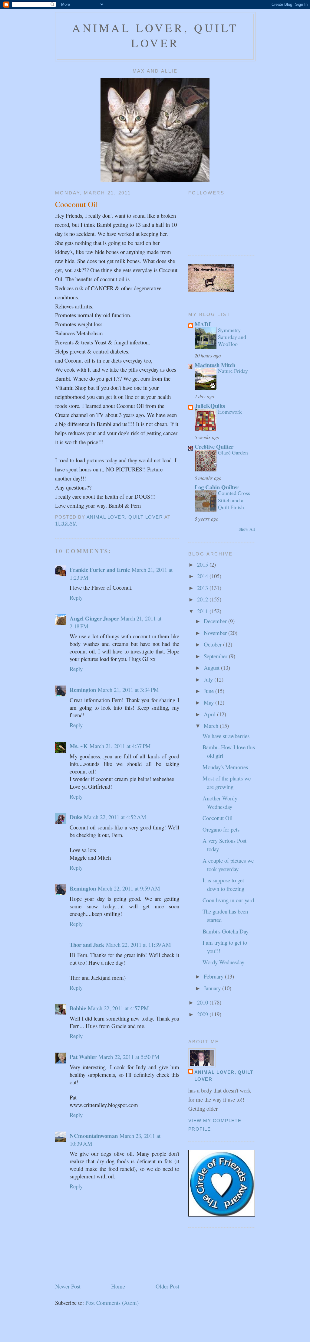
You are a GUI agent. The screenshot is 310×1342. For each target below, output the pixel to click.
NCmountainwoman (94, 1136)
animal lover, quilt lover (155, 35)
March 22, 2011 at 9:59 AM (129, 888)
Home (118, 1286)
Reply (76, 597)
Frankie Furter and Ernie (100, 569)
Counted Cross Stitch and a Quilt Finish (234, 499)
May (209, 702)
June (209, 691)
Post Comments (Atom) (112, 1302)
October (213, 644)
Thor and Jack (87, 944)
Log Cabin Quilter (217, 487)
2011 (203, 611)
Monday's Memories (225, 767)
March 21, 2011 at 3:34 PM (128, 689)
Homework (230, 411)
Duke (76, 817)
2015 (203, 564)
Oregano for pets (221, 829)
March (212, 725)
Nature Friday (233, 370)
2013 (203, 587)
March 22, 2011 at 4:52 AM (115, 817)
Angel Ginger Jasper (94, 618)
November (216, 633)
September (216, 656)
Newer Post (68, 1286)
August (212, 667)
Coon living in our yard (228, 900)
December (216, 621)
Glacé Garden (233, 452)
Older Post (167, 1286)
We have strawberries (226, 736)
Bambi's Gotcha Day (226, 931)
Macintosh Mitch (215, 365)
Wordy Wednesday (223, 962)
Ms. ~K (79, 746)
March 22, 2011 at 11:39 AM (138, 944)
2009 (203, 1014)
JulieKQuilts (210, 406)
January (213, 988)
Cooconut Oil (217, 818)
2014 (203, 576)
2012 (203, 599)
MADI (203, 324)
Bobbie (78, 1008)
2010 (203, 1002)
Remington (83, 690)
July (209, 679)
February (214, 976)
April (210, 714)
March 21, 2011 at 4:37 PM (120, 746)
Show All (247, 529)
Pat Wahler (83, 1057)
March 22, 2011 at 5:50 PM (129, 1056)
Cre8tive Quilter (214, 446)
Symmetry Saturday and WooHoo (232, 336)
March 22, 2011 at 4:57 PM (118, 1008)
